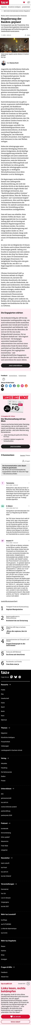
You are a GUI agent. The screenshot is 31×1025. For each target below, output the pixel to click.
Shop (2, 955)
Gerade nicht (21, 983)
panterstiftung (5, 811)
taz (5, 672)
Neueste (22, 455)
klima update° (5, 837)
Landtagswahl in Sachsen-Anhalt (11, 750)
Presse (3, 780)
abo (2, 794)
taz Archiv (4, 933)
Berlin (3, 711)
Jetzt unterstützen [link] (15, 365)
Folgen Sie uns (5, 677)
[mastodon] (11, 678)
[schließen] (28, 983)
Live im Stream (6, 898)
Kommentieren (13, 375)
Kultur (3, 703)
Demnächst (4, 889)
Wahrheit (4, 720)
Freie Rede (4, 846)
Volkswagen (5, 746)
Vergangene (5, 902)
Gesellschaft (5, 698)
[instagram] (19, 678)
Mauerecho (4, 841)
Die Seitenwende (6, 772)
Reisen (3, 946)
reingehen (4, 850)
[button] (28, 2)
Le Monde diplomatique (8, 928)
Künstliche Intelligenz (8, 737)
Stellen (3, 776)
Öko (2, 694)
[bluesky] (15, 678)
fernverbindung (6, 833)
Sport (3, 707)
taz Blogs (4, 920)
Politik (3, 690)
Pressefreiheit (5, 742)
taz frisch (4, 867)
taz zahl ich (4, 802)
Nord (2, 716)
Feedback (4, 972)
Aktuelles (4, 763)
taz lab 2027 (5, 906)
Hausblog (4, 768)
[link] (4, 7)
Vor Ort (3, 893)
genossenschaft (6, 798)
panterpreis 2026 (6, 815)
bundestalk (4, 828)
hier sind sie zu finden (10, 473)
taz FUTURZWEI (6, 924)
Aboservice (4, 977)
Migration (4, 733)
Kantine (3, 951)
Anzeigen (4, 959)
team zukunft (5, 863)
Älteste (28, 455)
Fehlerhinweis (22, 375)
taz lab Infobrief (6, 876)
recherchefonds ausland (9, 807)
